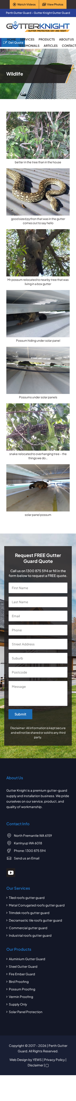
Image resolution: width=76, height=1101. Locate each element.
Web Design (19, 1060)
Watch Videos (26, 4)
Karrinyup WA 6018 (28, 843)
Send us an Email (26, 858)
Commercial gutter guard (28, 928)
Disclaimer (35, 1065)
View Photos (55, 4)
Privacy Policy (54, 1060)
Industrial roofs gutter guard (30, 935)
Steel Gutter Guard (23, 966)
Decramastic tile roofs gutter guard (35, 920)
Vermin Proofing (21, 997)
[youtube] (10, 872)
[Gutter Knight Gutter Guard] (38, 23)
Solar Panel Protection (25, 1012)
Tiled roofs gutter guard (27, 898)
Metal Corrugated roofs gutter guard (37, 905)
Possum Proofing (22, 989)
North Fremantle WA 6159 (33, 835)
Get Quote (15, 42)
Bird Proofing (19, 981)
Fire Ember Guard (22, 974)
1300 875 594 (37, 571)
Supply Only (18, 1004)
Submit (20, 714)
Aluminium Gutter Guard (27, 959)
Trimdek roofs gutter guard (29, 913)
